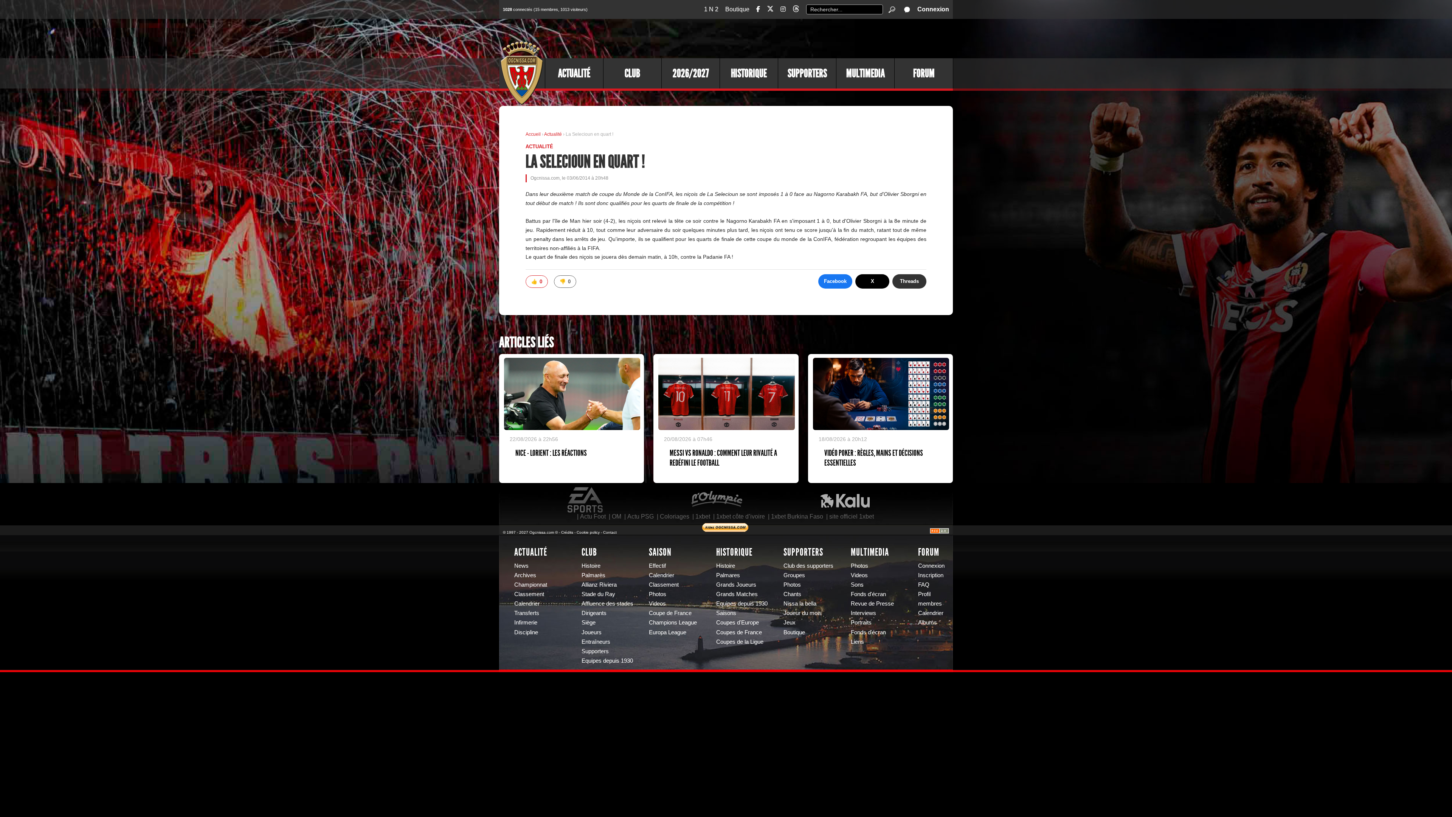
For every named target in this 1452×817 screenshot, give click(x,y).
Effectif (657, 566)
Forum (924, 73)
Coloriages (674, 516)
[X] (770, 10)
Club (632, 73)
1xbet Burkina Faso (797, 516)
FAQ (923, 585)
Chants (792, 594)
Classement (529, 594)
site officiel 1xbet (851, 516)
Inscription (930, 575)
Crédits (567, 532)
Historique (749, 73)
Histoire (591, 566)
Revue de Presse (872, 604)
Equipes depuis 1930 (607, 661)
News (521, 566)
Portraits (861, 623)
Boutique (737, 9)
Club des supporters (808, 566)
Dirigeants (594, 613)
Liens (857, 642)
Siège (589, 623)
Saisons (726, 613)
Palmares (728, 575)
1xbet (702, 516)
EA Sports (586, 500)
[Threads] (796, 10)
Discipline (526, 632)
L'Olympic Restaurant (716, 500)
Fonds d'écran (868, 594)
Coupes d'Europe (737, 623)
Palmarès (593, 575)
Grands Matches (737, 594)
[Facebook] (758, 9)
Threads (909, 281)
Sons (857, 585)
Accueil (533, 134)
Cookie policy (588, 532)
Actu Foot (593, 516)
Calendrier (527, 604)
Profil (924, 594)
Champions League (673, 623)
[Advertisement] (815, 38)
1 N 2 (711, 9)
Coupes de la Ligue (739, 642)
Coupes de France (739, 632)
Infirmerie (525, 623)
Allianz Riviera (599, 585)
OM (616, 516)
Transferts (526, 613)
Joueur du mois (802, 613)
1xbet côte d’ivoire (740, 516)
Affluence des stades (607, 604)
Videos (657, 604)
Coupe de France (670, 613)
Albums (927, 623)
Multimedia (865, 73)
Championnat (530, 585)
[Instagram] (783, 9)
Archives (525, 575)
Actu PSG (640, 516)
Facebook (835, 281)
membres (930, 604)
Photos (657, 594)
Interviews (863, 613)
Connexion (933, 9)
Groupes (794, 575)
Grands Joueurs (736, 585)
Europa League (667, 632)
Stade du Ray (598, 594)
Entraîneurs (596, 642)
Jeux (789, 623)
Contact (610, 532)
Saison (660, 552)
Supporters (807, 73)
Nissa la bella (799, 604)
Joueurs (592, 632)
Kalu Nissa (845, 500)
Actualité (574, 73)
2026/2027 (691, 73)
